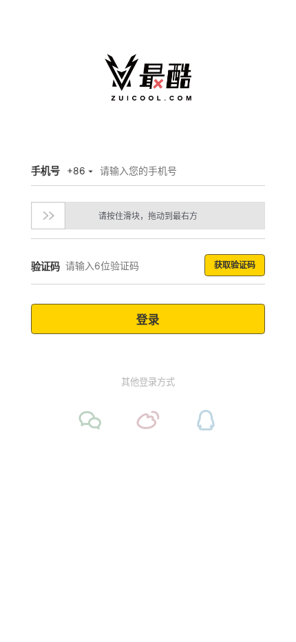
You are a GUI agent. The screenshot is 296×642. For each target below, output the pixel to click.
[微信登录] (90, 420)
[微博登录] (148, 420)
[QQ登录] (205, 420)
